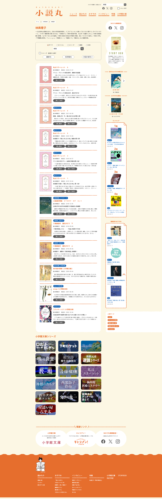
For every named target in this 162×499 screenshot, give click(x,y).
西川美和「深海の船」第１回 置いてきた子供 (116, 301)
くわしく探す (123, 8)
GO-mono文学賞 (112, 320)
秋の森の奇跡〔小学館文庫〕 (60, 265)
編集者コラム (58, 487)
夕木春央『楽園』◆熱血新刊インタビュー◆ (116, 189)
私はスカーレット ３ (60, 133)
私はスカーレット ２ (60, 156)
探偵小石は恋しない (113, 326)
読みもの (83, 14)
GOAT (109, 317)
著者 (81, 45)
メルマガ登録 (91, 4)
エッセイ (40, 482)
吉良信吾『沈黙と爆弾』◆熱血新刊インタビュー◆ (116, 281)
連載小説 (40, 480)
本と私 (74, 492)
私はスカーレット (57, 107)
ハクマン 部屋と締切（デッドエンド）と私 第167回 (116, 166)
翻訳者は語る (75, 482)
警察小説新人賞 (112, 323)
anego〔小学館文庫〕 (58, 286)
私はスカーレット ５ (60, 88)
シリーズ (71, 45)
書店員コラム (58, 490)
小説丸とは (98, 4)
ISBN (89, 45)
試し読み (59, 124)
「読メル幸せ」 (59, 480)
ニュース (73, 14)
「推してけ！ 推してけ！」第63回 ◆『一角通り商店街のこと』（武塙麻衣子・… (116, 242)
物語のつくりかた (77, 490)
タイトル (61, 45)
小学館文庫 (122, 14)
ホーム (37, 21)
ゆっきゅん (111, 329)
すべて (51, 45)
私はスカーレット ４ (60, 111)
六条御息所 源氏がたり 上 (63, 246)
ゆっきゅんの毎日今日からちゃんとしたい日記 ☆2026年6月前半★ (116, 143)
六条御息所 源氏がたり (59, 220)
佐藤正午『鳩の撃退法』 (95, 480)
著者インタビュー (77, 480)
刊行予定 (110, 478)
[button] (108, 81)
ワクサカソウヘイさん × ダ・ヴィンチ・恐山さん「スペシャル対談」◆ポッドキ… (116, 211)
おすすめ (92, 14)
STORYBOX (122, 475)
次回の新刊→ (88, 57)
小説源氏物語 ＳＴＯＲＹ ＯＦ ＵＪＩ (67, 201)
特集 (113, 14)
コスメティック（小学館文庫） (63, 309)
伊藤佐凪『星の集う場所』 (113, 262)
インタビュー (103, 14)
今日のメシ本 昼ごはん (61, 492)
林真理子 (57, 70)
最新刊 (48, 57)
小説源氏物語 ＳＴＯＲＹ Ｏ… (61, 198)
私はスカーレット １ (60, 178)
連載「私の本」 (76, 485)
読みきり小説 (41, 485)
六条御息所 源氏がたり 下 (63, 223)
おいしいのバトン (77, 487)
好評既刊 (68, 57)
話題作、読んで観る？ (61, 485)
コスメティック (57, 306)
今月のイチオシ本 (59, 482)
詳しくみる (59, 80)
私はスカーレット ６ (60, 67)
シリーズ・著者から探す (48, 53)
